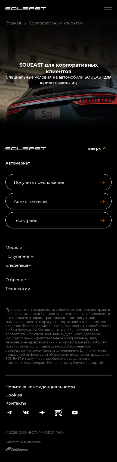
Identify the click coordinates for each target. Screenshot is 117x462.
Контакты (15, 403)
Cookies (13, 395)
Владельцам (18, 265)
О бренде (15, 279)
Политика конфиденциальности (40, 386)
